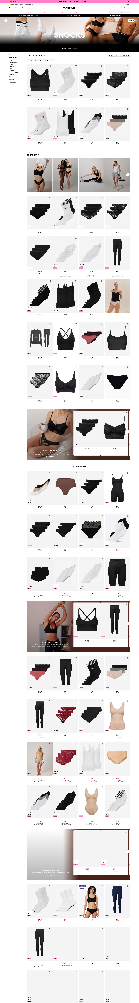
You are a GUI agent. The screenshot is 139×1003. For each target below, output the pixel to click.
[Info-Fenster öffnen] (129, 1)
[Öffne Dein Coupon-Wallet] (113, 8)
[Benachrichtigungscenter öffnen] (121, 8)
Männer (17, 7)
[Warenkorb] (129, 8)
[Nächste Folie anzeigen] (128, 175)
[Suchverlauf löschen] (129, 12)
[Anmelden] (117, 8)
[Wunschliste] (125, 8)
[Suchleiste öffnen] (109, 12)
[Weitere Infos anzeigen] (40, 105)
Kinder (23, 7)
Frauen (11, 7)
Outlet (12, 4)
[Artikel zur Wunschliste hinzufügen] (50, 66)
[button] (113, 55)
